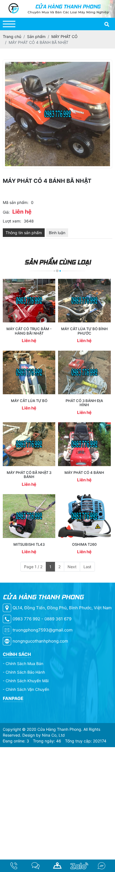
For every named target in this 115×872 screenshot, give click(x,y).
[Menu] (9, 24)
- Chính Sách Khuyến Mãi (26, 680)
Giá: (6, 212)
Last (87, 566)
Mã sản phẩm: (15, 202)
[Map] (57, 865)
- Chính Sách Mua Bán (23, 663)
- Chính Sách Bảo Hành (24, 672)
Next (72, 566)
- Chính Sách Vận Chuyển (26, 689)
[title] (14, 865)
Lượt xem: (12, 221)
